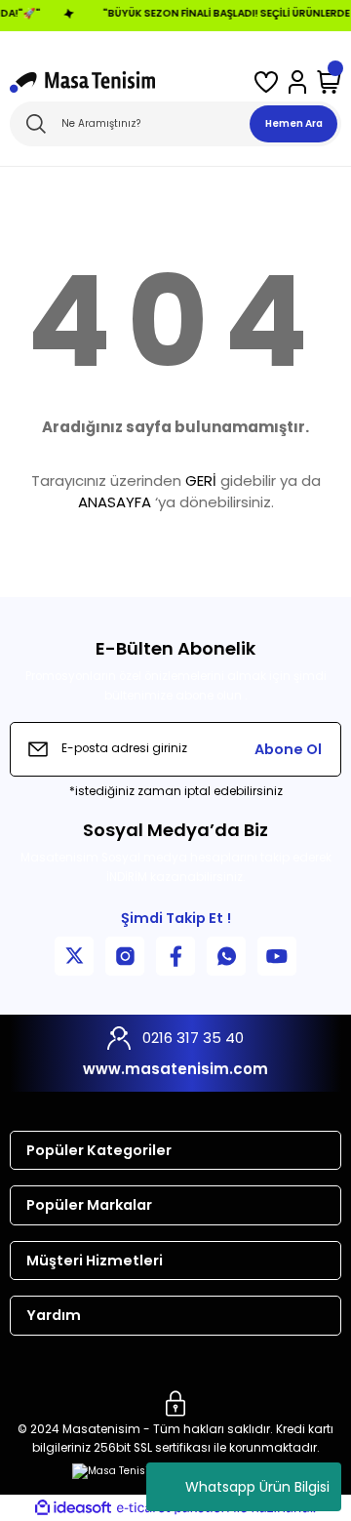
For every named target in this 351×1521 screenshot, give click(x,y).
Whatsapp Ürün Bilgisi (257, 1487)
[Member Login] (297, 82)
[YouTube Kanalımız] (276, 956)
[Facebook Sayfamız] (175, 956)
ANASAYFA (114, 502)
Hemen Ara (294, 123)
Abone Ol (288, 749)
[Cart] (329, 82)
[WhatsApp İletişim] (226, 956)
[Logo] (82, 82)
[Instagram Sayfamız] (124, 956)
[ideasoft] (73, 1508)
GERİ (200, 480)
